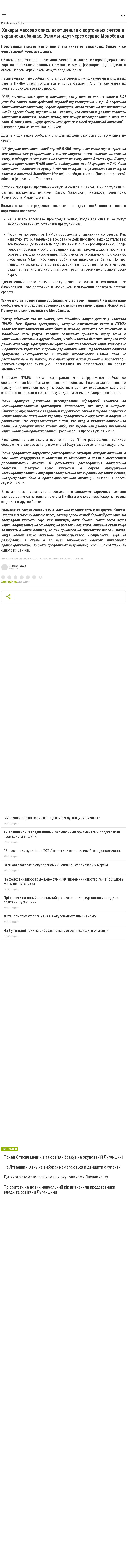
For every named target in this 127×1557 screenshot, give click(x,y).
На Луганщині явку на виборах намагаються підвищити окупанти (56, 930)
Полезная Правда (17, 565)
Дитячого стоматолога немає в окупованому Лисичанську (50, 916)
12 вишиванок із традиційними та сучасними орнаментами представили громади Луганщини (62, 834)
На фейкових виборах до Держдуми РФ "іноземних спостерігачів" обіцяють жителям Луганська (63, 881)
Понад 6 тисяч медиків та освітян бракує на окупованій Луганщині (63, 1157)
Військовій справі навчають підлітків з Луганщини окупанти (52, 818)
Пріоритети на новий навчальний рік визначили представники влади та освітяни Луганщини (61, 900)
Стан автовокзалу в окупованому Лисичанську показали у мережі (56, 865)
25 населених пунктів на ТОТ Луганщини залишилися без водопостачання (63, 851)
